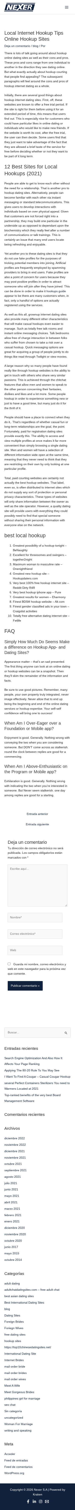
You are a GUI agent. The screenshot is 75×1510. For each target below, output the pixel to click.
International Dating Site (20, 1353)
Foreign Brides (14, 1321)
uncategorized (13, 1417)
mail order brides (15, 1373)
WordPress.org (14, 1473)
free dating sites (14, 1334)
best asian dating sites (19, 1296)
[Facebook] (28, 1501)
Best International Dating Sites (24, 1302)
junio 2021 (11, 1189)
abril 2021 (11, 1202)
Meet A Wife (12, 1385)
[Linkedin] (34, 1501)
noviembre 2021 (15, 1157)
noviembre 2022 (15, 1144)
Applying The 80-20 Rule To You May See (31, 1070)
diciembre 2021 (14, 1151)
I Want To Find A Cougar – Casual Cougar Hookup (37, 1076)
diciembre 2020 (14, 1227)
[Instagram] (40, 1501)
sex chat (9, 1404)
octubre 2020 (13, 1240)
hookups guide (56, 291)
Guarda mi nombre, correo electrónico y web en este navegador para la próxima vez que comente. (37, 969)
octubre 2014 (13, 1259)
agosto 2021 (12, 1176)
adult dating (12, 1283)
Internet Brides (14, 1360)
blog (35, 46)
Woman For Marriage (18, 1424)
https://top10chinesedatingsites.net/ (27, 1347)
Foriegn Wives (13, 1328)
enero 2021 (12, 1221)
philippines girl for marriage (22, 1398)
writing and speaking (17, 1430)
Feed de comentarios (18, 1466)
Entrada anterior (37, 814)
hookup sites (12, 1341)
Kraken (37, 1494)
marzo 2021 (12, 1208)
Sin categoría (13, 1411)
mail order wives (15, 1379)
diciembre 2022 (14, 1138)
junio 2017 (11, 1247)
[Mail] (47, 1501)
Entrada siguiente (37, 824)
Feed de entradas (16, 1460)
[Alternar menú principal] (66, 7)
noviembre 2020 (15, 1234)
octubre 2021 (13, 1163)
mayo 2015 (11, 1253)
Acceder (9, 1454)
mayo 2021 (11, 1195)
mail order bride (14, 1366)
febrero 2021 (12, 1215)
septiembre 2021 (15, 1170)
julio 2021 (10, 1183)
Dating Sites (12, 1315)
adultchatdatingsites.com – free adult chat (31, 1289)
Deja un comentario (17, 46)
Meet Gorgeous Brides (19, 1392)
